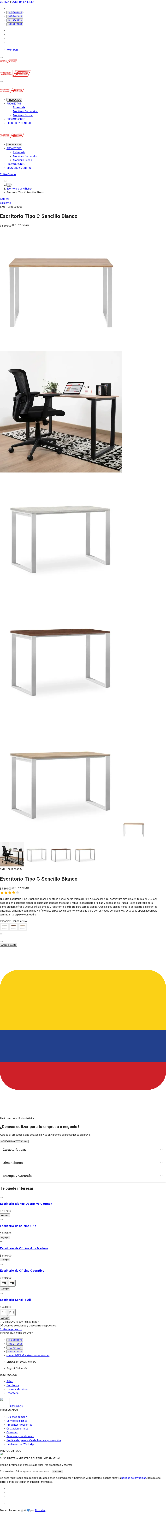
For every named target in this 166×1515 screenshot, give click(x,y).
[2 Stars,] (6, 893)
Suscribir (57, 1471)
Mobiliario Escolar (23, 115)
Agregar (5, 1215)
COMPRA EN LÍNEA (23, 1)
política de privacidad (133, 1477)
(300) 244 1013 (15, 16)
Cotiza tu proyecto (11, 1329)
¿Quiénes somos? (16, 1416)
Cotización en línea (17, 1428)
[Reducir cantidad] (1, 933)
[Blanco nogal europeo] (13, 927)
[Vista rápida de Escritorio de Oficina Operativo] (1, 1264)
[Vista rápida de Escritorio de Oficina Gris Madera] (1, 1241)
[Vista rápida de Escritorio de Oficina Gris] (1, 1219)
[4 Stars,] (14, 893)
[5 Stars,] (17, 893)
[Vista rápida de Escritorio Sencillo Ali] (1, 1293)
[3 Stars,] (10, 893)
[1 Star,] (2, 893)
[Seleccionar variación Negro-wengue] (4, 1283)
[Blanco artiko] (4, 927)
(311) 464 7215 (15, 20)
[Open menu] (1, 57)
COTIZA (4, 1)
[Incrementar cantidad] (1, 941)
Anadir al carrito (8, 945)
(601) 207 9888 (15, 24)
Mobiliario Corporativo (25, 111)
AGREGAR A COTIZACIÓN (14, 1141)
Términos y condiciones (20, 1436)
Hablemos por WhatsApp (20, 1444)
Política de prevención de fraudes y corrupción (33, 1440)
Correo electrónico (11, 1471)
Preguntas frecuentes (19, 1424)
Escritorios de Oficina (18, 188)
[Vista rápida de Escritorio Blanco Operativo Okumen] (1, 1197)
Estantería (19, 107)
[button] (83, 937)
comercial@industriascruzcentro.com (27, 1355)
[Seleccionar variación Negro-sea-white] (4, 1312)
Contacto (12, 1432)
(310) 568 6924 (15, 12)
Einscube (40, 1510)
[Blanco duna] (22, 927)
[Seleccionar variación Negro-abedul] (12, 1283)
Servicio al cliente (16, 1420)
